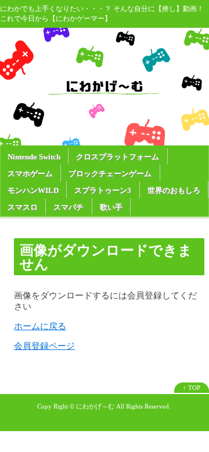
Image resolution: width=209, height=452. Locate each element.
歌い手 (111, 207)
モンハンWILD (33, 190)
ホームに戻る (40, 326)
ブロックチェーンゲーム (110, 173)
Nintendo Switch (34, 156)
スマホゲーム (30, 173)
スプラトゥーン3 (102, 190)
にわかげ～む (95, 406)
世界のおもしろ (173, 190)
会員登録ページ (44, 346)
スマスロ (23, 207)
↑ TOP (191, 387)
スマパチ (68, 207)
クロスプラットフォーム (117, 156)
